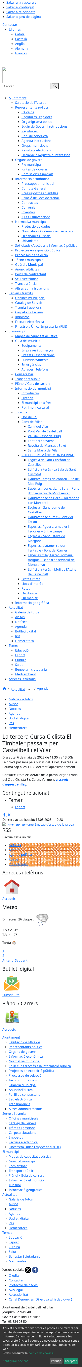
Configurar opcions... (17, 1361)
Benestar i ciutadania (24, 1256)
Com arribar (18, 1166)
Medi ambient (19, 1261)
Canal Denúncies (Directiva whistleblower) (40, 1299)
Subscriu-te (11, 995)
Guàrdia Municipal (22, 1085)
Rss (11, 723)
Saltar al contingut (20, 7)
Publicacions (18, 864)
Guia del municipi (22, 1161)
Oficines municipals (23, 1118)
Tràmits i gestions (22, 1128)
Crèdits (14, 1275)
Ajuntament (11, 1037)
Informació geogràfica (26, 1190)
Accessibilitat (18, 1294)
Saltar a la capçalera (21, 2)
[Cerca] (55, 86)
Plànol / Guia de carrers (26, 1175)
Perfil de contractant (24, 1094)
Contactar (9, 24)
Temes (7, 1232)
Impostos (16, 1137)
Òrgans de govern (22, 1051)
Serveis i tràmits (14, 1113)
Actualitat (18, 689)
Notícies (15, 709)
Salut (12, 1252)
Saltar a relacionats (20, 12)
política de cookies (40, 1353)
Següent (21, 960)
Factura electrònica (23, 1142)
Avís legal (16, 1290)
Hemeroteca (18, 728)
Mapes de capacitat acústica (30, 1156)
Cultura (14, 1247)
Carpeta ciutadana (22, 1132)
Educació (15, 1237)
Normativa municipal (24, 1061)
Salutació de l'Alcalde (24, 1042)
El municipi (10, 1151)
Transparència (19, 1104)
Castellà (21, 39)
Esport (14, 1242)
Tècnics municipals (23, 1080)
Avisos (13, 704)
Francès (21, 53)
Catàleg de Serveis (22, 1123)
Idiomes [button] (15, 29)
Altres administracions (26, 1109)
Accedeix (9, 898)
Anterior (8, 960)
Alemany (21, 48)
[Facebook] (35, 1269)
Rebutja (56, 1361)
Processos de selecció (25, 1075)
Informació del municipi (27, 1180)
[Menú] (4, 93)
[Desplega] (29, 690)
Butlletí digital (19, 718)
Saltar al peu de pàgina (23, 16)
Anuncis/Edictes (21, 1090)
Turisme (15, 1185)
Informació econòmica (26, 1056)
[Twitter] (28, 1269)
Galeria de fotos (21, 699)
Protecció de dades (23, 1285)
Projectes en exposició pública (31, 1071)
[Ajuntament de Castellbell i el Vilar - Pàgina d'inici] (27, 75)
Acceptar (71, 1361)
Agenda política (20, 854)
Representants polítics (25, 1047)
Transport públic (21, 1171)
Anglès (20, 43)
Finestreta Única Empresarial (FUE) (35, 1147)
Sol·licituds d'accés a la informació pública (40, 1066)
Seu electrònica (20, 1099)
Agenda (43, 688)
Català (19, 34)
